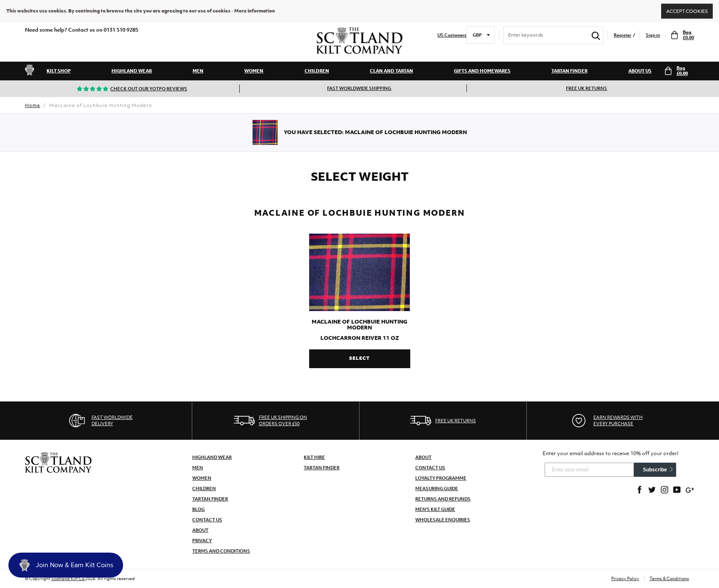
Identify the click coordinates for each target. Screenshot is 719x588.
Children (317, 70)
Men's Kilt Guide (435, 509)
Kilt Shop (59, 70)
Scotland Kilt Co (68, 578)
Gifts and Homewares (482, 70)
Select (359, 358)
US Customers (451, 35)
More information (254, 10)
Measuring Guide (436, 488)
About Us (640, 70)
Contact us (430, 467)
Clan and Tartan (391, 70)
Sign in (653, 35)
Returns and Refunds (443, 499)
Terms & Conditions (669, 578)
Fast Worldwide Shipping (359, 88)
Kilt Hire (314, 457)
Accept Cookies (687, 10)
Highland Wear (132, 70)
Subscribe (655, 470)
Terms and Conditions (221, 551)
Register (622, 35)
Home (32, 105)
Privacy (202, 540)
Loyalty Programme (440, 478)
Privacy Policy (625, 578)
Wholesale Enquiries (442, 519)
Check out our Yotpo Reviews (148, 88)
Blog (198, 509)
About (200, 530)
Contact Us (207, 519)
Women (253, 70)
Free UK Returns (586, 88)
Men (198, 70)
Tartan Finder (569, 70)
